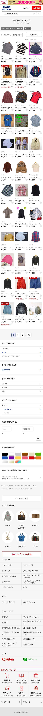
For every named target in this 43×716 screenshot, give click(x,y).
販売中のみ (7, 35)
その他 (31, 151)
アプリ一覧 (26, 702)
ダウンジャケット (33, 56)
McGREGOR (6, 370)
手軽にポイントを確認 (36, 694)
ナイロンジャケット (34, 317)
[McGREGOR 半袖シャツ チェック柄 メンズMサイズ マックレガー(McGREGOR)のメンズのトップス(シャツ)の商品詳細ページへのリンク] (21, 259)
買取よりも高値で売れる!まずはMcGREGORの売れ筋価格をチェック (15, 477)
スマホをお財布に (21, 694)
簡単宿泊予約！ (35, 681)
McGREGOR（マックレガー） (11, 28)
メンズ (27, 28)
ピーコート (32, 198)
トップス (6, 413)
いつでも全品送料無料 (21, 681)
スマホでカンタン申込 (7, 694)
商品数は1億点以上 (7, 681)
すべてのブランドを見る (21, 554)
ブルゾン (17, 151)
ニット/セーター (33, 79)
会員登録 (36, 8)
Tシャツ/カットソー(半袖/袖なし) (7, 128)
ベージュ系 (34, 454)
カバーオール (18, 79)
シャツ (2, 105)
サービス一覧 (5, 702)
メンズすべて (8, 409)
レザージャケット (19, 317)
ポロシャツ (4, 56)
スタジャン (4, 79)
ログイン (26, 8)
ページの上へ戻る (21, 498)
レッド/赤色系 (34, 458)
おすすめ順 (17, 35)
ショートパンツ (33, 291)
